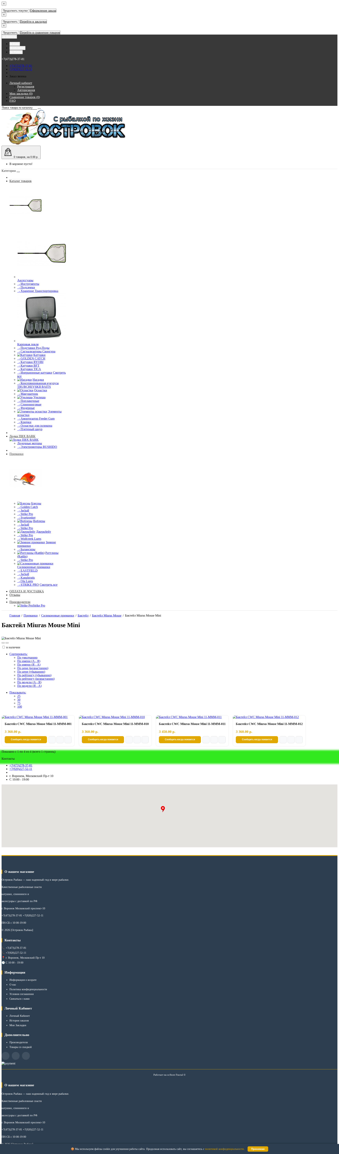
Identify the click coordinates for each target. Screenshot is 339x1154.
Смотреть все (48, 584)
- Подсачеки (26, 287)
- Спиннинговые (29, 404)
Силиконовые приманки (57, 615)
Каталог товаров (20, 181)
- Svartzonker (26, 517)
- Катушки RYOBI (30, 362)
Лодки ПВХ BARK (22, 436)
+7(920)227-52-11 (20, 69)
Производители (19, 602)
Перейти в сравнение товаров (40, 32)
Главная (14, 615)
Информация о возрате (22, 979)
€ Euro (14, 43)
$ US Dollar (17, 48)
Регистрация (25, 86)
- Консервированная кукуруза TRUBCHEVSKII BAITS (38, 385)
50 (18, 699)
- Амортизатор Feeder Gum (36, 418)
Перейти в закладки (33, 21)
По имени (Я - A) (28, 664)
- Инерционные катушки (34, 372)
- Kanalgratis (26, 577)
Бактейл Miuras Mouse (106, 615)
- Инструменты (28, 284)
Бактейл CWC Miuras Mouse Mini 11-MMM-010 (115, 724)
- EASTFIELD (27, 570)
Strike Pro (39, 605)
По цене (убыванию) (31, 671)
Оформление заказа (43, 10)
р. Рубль (16, 52)
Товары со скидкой (20, 1047)
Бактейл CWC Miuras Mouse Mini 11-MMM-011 (192, 724)
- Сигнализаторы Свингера (36, 351)
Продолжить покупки (15, 10)
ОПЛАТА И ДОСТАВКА (26, 591)
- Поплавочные (28, 401)
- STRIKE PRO (28, 584)
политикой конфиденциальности (224, 1149)
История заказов (19, 1020)
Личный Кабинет (19, 1015)
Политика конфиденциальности (28, 989)
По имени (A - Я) (28, 661)
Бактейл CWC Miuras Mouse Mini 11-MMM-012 (269, 724)
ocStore (171, 1074)
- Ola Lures (25, 581)
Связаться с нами (19, 998)
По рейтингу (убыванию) (34, 675)
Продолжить (10, 21)
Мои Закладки (17, 1025)
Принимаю (258, 1149)
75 (18, 703)
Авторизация (26, 90)
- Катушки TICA (29, 369)
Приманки (16, 454)
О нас (12, 984)
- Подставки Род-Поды (33, 348)
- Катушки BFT (28, 365)
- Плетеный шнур (29, 429)
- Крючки (24, 422)
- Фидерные (26, 408)
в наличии (12, 647)
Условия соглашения (21, 994)
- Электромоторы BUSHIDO (37, 446)
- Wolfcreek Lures (29, 538)
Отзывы (14, 595)
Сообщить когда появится (26, 739)
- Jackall (23, 510)
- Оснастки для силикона (34, 425)
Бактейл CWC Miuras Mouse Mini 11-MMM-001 (38, 724)
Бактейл (83, 615)
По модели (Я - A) (29, 685)
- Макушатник (27, 393)
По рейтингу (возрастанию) (36, 678)
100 (19, 706)
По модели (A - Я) (29, 682)
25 (18, 696)
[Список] (3, 642)
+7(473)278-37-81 (20, 65)
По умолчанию (27, 657)
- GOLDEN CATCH (31, 358)
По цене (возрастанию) (32, 668)
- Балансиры (26, 549)
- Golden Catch (27, 507)
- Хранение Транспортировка (37, 291)
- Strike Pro (25, 514)
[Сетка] (7, 642)
